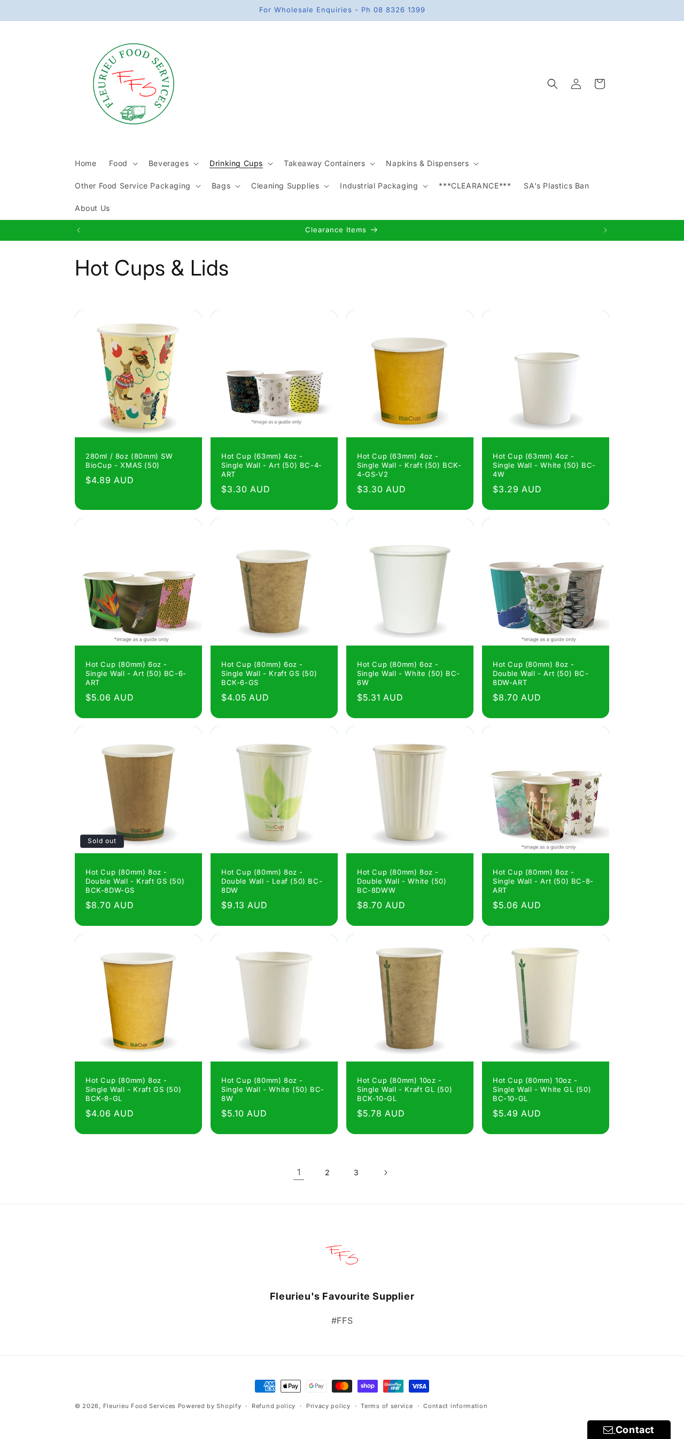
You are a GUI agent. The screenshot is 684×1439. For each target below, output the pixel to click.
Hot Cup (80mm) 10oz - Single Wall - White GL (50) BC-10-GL (542, 1089)
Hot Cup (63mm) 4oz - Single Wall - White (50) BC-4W (544, 465)
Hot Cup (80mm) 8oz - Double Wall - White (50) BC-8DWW (401, 881)
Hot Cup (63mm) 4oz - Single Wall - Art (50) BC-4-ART (271, 465)
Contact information (455, 1406)
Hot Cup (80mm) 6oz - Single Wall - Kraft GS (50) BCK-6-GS (269, 673)
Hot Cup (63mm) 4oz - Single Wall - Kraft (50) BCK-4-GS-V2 (409, 465)
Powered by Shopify (210, 1406)
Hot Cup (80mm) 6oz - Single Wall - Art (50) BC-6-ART (136, 673)
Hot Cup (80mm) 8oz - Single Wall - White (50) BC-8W (272, 1089)
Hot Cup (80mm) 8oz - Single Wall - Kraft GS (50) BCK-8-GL (133, 1089)
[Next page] (385, 1172)
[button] (122, 163)
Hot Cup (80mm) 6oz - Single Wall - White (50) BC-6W (408, 673)
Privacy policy (328, 1406)
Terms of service (387, 1406)
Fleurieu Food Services (139, 1406)
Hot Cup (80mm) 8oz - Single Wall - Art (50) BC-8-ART (543, 881)
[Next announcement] (605, 230)
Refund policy (274, 1406)
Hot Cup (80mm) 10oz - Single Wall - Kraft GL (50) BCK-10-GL (404, 1089)
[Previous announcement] (78, 230)
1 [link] (299, 1172)
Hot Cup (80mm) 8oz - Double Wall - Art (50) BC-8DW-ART (541, 673)
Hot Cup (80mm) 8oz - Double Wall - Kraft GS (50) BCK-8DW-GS (135, 881)
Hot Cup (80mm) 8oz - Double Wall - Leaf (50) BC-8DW (271, 881)
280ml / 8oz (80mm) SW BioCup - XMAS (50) (129, 460)
